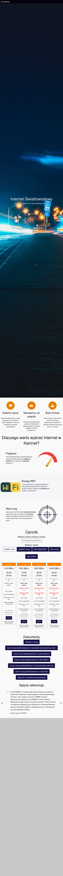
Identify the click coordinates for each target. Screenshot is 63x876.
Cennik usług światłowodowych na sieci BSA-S (31, 659)
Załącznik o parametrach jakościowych (31, 677)
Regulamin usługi (31, 642)
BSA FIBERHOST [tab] (40, 549)
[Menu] (2, 1)
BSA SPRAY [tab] (31, 556)
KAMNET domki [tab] (24, 549)
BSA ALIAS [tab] (55, 549)
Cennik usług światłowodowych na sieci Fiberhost (31, 654)
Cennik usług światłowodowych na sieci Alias (31, 671)
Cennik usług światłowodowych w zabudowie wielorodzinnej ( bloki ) (31, 648)
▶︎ (62, 703)
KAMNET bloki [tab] (9, 549)
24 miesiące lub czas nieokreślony (31, 540)
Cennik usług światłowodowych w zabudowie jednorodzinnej (31, 665)
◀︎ (2, 703)
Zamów (9, 618)
